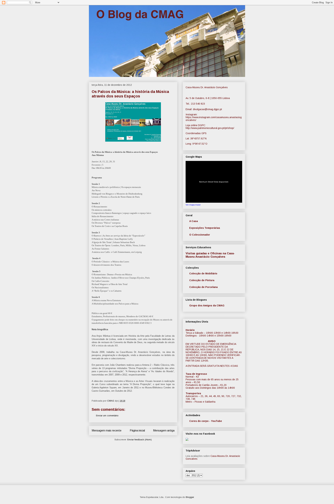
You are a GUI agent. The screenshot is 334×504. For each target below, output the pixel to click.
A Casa (193, 221)
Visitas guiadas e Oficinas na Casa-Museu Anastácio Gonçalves (210, 255)
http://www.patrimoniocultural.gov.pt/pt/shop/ (210, 128)
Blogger (190, 497)
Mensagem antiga (163, 430)
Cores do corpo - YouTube (205, 421)
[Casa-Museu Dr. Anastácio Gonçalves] (187, 439)
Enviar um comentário (107, 415)
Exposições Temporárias (204, 228)
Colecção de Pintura (201, 280)
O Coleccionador (199, 234)
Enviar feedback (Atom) (139, 439)
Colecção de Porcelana (203, 287)
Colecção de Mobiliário (203, 273)
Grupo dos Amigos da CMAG (206, 305)
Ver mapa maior (193, 205)
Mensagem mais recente (106, 430)
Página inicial (137, 430)
